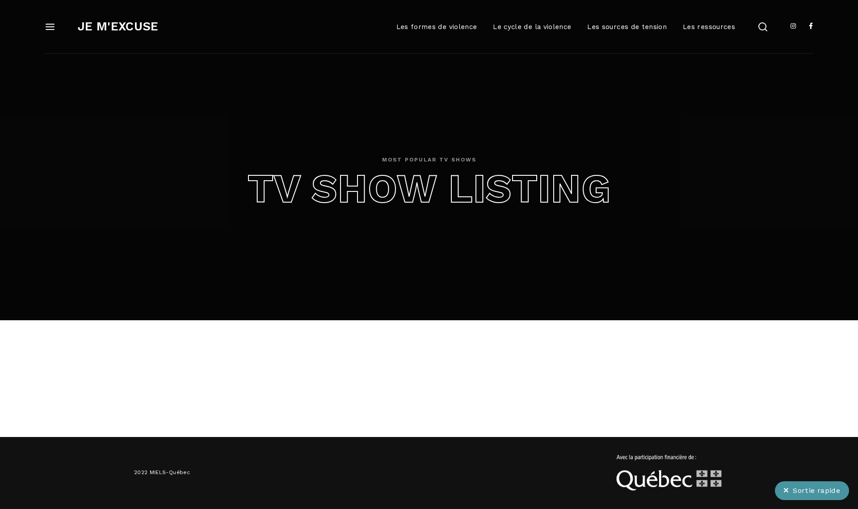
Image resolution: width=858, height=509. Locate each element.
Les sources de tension (627, 27)
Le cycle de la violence (532, 27)
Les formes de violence (436, 27)
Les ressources (709, 27)
